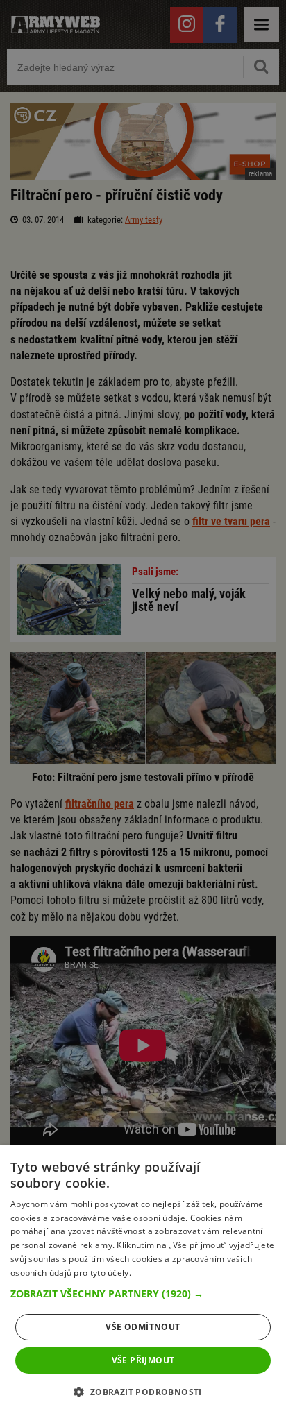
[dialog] (143, 1281)
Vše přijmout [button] (143, 1360)
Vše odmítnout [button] (143, 1327)
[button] (143, 1293)
